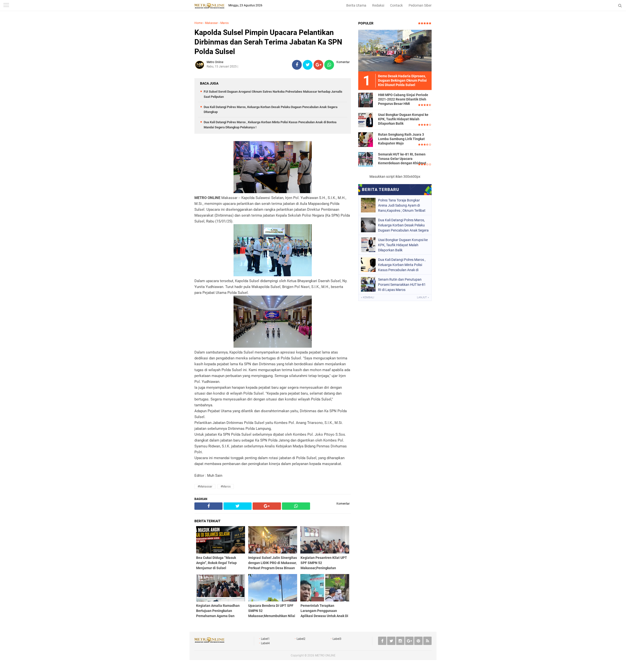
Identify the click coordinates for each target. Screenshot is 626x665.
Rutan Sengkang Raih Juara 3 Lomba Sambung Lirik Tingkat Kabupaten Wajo (401, 139)
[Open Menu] (6, 5)
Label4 (265, 643)
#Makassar (205, 486)
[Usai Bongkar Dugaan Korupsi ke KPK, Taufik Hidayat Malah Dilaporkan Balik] (365, 119)
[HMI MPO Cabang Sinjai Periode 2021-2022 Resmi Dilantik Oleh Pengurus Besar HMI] (365, 100)
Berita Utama (356, 5)
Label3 (337, 639)
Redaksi (378, 5)
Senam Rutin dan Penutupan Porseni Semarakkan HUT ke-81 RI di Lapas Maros (402, 284)
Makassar (211, 23)
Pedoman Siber (420, 5)
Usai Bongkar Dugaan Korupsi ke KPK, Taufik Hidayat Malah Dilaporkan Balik (403, 119)
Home (198, 23)
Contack (396, 5)
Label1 (265, 639)
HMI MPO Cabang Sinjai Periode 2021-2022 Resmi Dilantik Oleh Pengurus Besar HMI (403, 99)
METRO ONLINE (325, 655)
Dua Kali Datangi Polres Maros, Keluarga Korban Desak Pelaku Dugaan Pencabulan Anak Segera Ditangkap (403, 225)
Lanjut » (423, 297)
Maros (224, 23)
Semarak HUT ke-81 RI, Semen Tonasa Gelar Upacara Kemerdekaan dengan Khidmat (402, 158)
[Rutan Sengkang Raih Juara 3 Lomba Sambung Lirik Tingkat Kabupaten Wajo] (365, 139)
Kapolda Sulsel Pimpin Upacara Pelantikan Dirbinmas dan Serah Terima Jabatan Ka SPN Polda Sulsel (268, 42)
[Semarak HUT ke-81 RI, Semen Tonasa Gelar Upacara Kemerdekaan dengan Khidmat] (365, 159)
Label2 (301, 639)
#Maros (226, 486)
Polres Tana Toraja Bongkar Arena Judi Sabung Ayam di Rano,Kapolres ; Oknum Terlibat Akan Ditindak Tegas (401, 205)
